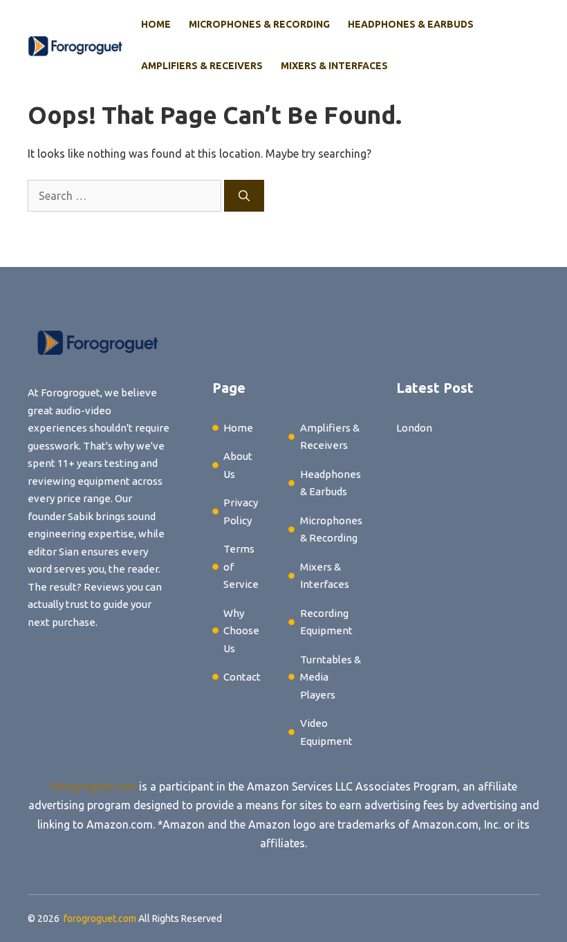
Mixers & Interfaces (334, 65)
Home (156, 24)
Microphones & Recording (259, 24)
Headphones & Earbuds (411, 24)
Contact (242, 677)
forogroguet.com (93, 786)
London (414, 428)
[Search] (244, 196)
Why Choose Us (241, 630)
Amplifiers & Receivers (202, 65)
